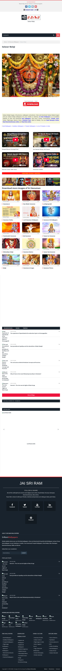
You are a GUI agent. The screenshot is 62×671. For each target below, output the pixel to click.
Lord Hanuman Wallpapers (30, 220)
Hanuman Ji (6, 204)
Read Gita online (26, 122)
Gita (50, 543)
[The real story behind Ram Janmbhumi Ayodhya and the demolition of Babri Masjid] (5, 351)
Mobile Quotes (22, 651)
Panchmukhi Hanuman (9, 236)
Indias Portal (53, 650)
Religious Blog (8, 328)
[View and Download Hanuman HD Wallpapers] (51, 212)
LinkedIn (49, 507)
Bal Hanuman (27, 236)
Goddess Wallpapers (18, 126)
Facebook (12, 507)
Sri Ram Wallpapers (44, 117)
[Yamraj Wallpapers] (39, 617)
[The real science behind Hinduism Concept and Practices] (5, 364)
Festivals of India (38, 637)
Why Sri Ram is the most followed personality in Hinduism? (25, 374)
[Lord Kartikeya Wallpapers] (46, 618)
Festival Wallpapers (8, 657)
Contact (58, 669)
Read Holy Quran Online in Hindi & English (30, 3)
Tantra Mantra (53, 637)
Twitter (25, 507)
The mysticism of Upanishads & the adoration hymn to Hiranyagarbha (28, 333)
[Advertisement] (31, 27)
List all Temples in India (43, 126)
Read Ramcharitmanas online (11, 122)
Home (5, 42)
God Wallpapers (7, 126)
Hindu (3, 541)
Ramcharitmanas (6, 545)
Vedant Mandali (54, 653)
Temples (25, 328)
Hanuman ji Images (28, 268)
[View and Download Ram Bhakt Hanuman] (31, 196)
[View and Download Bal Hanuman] (31, 228)
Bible (13, 545)
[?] (9, 185)
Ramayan (54, 543)
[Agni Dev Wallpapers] (5, 624)
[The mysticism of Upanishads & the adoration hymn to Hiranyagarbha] (5, 336)
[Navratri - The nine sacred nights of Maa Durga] (5, 387)
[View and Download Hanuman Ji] (11, 196)
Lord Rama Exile (31, 443)
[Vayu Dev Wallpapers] (12, 624)
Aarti (57, 118)
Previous (4, 429)
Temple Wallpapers (30, 126)
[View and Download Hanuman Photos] (51, 260)
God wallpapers (26, 118)
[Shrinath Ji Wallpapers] (18, 624)
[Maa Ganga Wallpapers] (5, 618)
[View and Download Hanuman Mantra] (31, 244)
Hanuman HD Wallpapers (50, 220)
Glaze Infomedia (31, 669)
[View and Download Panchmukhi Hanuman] (11, 228)
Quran (18, 545)
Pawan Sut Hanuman (49, 236)
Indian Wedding (54, 646)
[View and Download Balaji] (11, 260)
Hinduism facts (26, 120)
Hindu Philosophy (38, 652)
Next (58, 429)
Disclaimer (51, 669)
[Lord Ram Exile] (31, 427)
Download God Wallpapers (11, 612)
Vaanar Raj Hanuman (49, 252)
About (45, 669)
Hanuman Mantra (28, 252)
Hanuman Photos (48, 268)
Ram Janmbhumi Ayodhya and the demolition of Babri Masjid (26, 346)
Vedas (47, 543)
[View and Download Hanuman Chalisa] (11, 212)
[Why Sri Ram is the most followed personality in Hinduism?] (5, 376)
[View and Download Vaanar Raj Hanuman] (51, 244)
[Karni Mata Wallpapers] (18, 618)
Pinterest (31, 520)
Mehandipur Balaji (8, 252)
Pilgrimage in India (39, 642)
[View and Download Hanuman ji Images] (31, 260)
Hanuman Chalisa (8, 220)
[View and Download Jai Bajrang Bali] (51, 196)
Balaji (4, 268)
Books (17, 328)
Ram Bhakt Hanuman (29, 204)
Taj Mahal (52, 640)
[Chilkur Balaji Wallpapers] (25, 624)
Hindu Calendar (38, 655)
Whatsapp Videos (23, 653)
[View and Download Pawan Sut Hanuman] (51, 228)
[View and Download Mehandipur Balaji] (11, 244)
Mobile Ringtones (23, 649)
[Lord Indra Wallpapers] (32, 618)
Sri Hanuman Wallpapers (13, 42)
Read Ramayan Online (52, 120)
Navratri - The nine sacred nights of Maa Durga (22, 385)
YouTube (37, 507)
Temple (53, 118)
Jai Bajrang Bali (47, 204)
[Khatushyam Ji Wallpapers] (12, 618)
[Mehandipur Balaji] (25, 618)
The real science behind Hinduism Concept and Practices (25, 362)
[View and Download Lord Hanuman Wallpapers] (31, 212)
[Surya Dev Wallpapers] (52, 618)
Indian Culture (38, 640)
